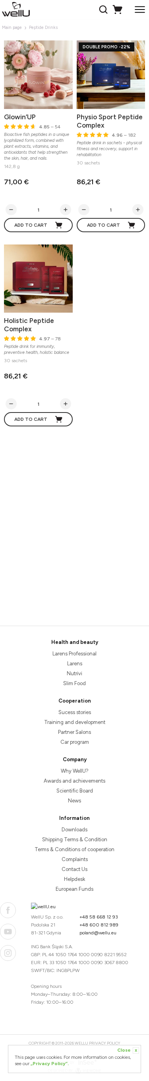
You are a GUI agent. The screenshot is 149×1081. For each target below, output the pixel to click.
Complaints (75, 859)
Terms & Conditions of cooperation (74, 849)
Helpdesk (74, 879)
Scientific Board (74, 791)
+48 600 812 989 (98, 925)
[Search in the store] (104, 9)
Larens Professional (74, 654)
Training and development (74, 722)
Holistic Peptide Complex (29, 325)
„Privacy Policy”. (50, 1063)
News (74, 801)
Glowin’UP (20, 117)
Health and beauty (74, 642)
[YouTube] (8, 932)
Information (74, 818)
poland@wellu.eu (97, 933)
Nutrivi (74, 673)
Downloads (74, 830)
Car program (74, 742)
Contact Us (74, 869)
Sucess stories (74, 712)
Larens (74, 664)
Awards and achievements (74, 781)
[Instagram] (8, 953)
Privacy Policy (104, 1043)
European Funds (74, 889)
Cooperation (74, 701)
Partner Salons (74, 732)
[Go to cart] (119, 9)
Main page (12, 27)
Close (127, 1050)
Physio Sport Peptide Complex (110, 121)
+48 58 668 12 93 (98, 917)
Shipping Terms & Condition (74, 839)
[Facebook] (8, 910)
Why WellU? (75, 771)
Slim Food (74, 683)
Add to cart (30, 225)
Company (75, 759)
